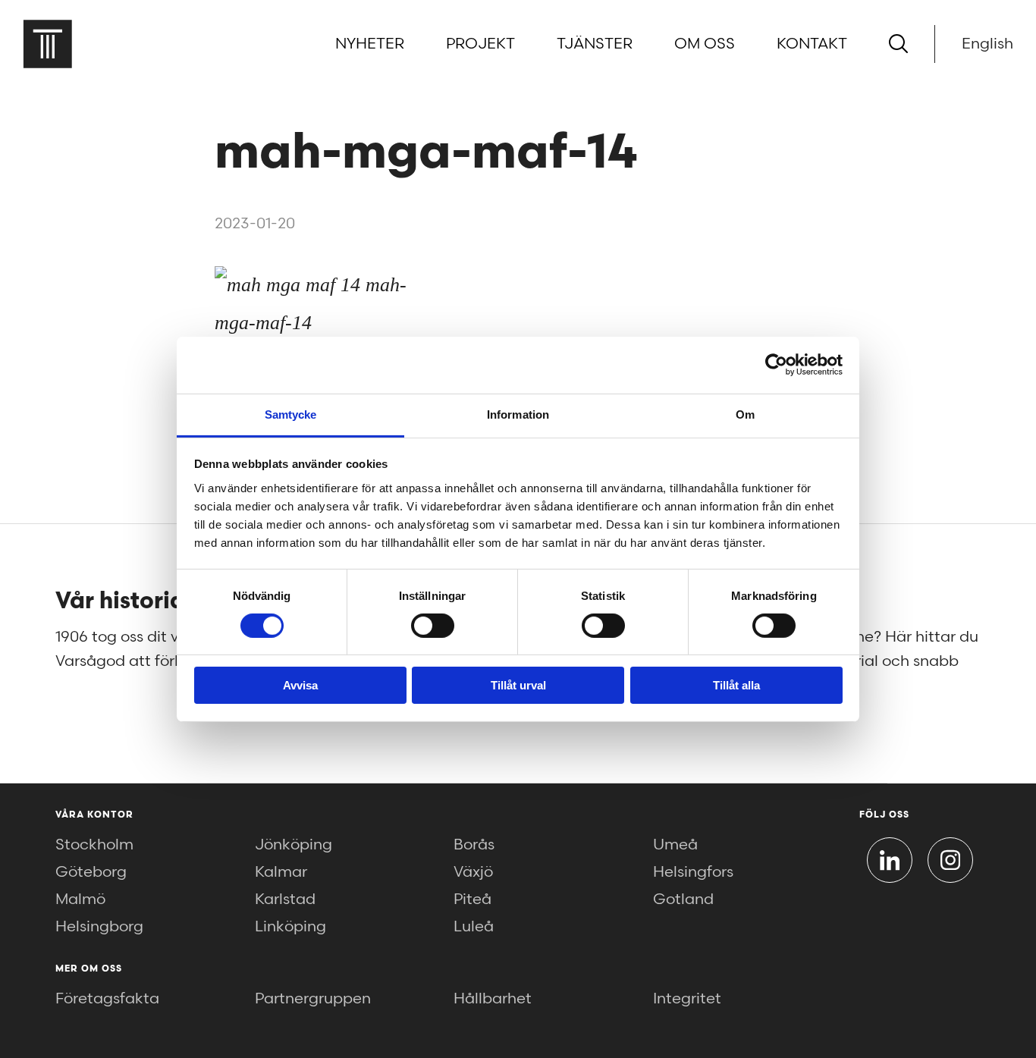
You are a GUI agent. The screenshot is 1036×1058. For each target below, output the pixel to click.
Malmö (80, 899)
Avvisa (300, 685)
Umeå (675, 845)
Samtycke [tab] (291, 413)
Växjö (473, 872)
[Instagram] (950, 860)
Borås (474, 845)
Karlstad (285, 899)
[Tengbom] (47, 43)
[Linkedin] (889, 860)
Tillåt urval (518, 685)
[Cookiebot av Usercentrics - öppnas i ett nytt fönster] (776, 364)
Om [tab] (745, 413)
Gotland (683, 899)
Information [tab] (518, 413)
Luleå (474, 927)
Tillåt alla (736, 685)
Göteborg (91, 872)
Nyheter (369, 44)
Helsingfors (693, 872)
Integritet (687, 999)
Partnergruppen (313, 999)
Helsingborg (99, 927)
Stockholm (94, 845)
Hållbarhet (493, 999)
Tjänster (595, 44)
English (987, 44)
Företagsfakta (107, 999)
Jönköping (293, 845)
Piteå (472, 899)
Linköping (290, 927)
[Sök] (898, 43)
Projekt (480, 44)
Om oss (704, 44)
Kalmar (281, 872)
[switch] (432, 626)
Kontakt (812, 44)
